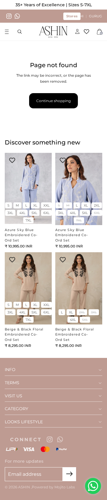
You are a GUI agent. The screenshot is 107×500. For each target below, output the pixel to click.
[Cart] (99, 31)
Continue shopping (53, 101)
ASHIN (24, 487)
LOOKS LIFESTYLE (24, 422)
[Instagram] (9, 16)
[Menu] (7, 32)
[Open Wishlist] (88, 31)
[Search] (19, 31)
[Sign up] (69, 474)
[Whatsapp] (17, 16)
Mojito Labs (64, 487)
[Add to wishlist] (12, 160)
